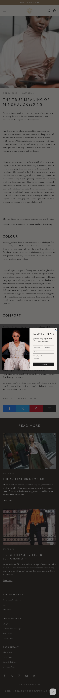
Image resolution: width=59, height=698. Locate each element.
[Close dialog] (55, 329)
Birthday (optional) (37, 355)
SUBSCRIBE (43, 364)
